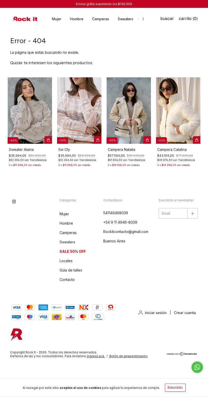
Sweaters (125, 19)
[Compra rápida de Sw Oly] (97, 140)
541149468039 (115, 213)
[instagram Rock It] (14, 201)
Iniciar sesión (156, 313)
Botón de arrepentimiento (128, 356)
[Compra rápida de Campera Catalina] (196, 140)
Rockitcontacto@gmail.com (125, 231)
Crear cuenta (185, 313)
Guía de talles (71, 270)
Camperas (100, 19)
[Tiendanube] (182, 354)
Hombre (76, 19)
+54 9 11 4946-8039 (120, 222)
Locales (66, 261)
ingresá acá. (96, 356)
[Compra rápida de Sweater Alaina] (48, 140)
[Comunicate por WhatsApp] (197, 367)
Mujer (56, 19)
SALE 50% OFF (73, 251)
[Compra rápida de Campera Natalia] (147, 140)
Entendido (175, 387)
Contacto (67, 279)
